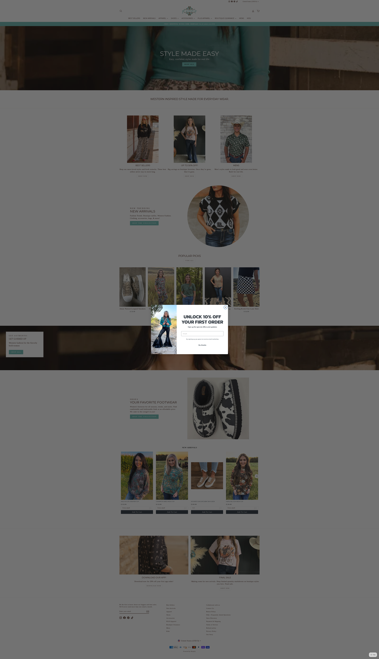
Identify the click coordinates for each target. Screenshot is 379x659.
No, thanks (202, 345)
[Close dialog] (225, 307)
